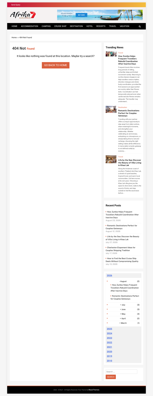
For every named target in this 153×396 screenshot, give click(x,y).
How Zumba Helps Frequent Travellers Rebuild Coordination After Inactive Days (128, 60)
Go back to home (55, 65)
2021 (109, 347)
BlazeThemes (94, 390)
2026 (109, 275)
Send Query (15, 4)
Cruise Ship (60, 26)
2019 (109, 356)
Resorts (100, 26)
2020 (109, 351)
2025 (109, 329)
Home (14, 26)
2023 (109, 338)
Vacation (124, 26)
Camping (46, 26)
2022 (109, 342)
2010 (109, 360)
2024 (109, 333)
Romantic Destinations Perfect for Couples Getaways (128, 113)
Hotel (89, 26)
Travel (112, 26)
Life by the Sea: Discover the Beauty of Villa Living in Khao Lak (129, 162)
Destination (76, 26)
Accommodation (29, 26)
